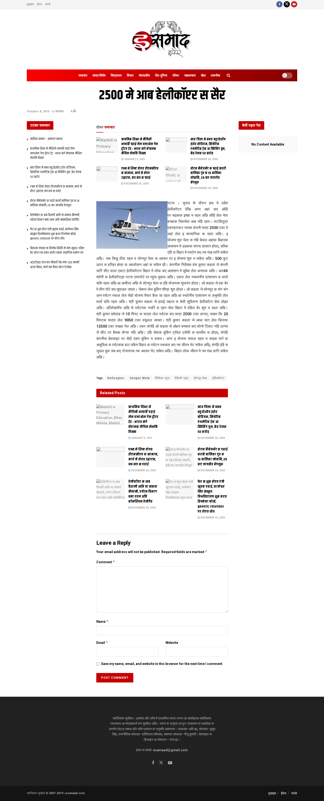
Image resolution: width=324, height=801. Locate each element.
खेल (203, 75)
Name (102, 621)
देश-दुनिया (161, 75)
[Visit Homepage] (162, 39)
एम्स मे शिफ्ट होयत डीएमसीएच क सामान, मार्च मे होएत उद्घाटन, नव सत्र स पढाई (139, 173)
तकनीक (215, 75)
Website (172, 643)
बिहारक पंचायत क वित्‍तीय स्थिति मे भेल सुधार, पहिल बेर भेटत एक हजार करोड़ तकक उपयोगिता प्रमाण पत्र (57, 251)
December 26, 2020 (205, 159)
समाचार (83, 75)
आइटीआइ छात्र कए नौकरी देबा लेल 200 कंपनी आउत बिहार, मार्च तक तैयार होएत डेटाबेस (54, 265)
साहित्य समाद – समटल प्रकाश (46, 139)
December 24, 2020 (205, 188)
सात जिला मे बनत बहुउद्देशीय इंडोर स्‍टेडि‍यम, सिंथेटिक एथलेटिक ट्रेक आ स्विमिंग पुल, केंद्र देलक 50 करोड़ (208, 146)
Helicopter (115, 378)
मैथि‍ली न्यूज (181, 378)
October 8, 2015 (38, 111)
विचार (130, 75)
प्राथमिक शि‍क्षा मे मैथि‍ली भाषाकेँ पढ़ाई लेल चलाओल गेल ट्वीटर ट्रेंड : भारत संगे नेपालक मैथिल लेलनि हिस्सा (139, 146)
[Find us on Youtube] (294, 4)
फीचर (175, 75)
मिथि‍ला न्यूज (162, 378)
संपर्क (48, 4)
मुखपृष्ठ (30, 4)
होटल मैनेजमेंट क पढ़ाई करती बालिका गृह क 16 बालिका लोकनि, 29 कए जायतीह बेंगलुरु (208, 175)
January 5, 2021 (134, 159)
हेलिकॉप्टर (218, 378)
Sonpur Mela (140, 378)
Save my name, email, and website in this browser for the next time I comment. (162, 664)
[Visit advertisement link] (162, 368)
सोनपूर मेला (200, 378)
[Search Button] (228, 75)
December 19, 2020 (212, 517)
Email (102, 642)
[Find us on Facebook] (279, 4)
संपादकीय (144, 75)
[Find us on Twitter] (287, 4)
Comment (105, 562)
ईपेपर (39, 4)
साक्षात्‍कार (190, 75)
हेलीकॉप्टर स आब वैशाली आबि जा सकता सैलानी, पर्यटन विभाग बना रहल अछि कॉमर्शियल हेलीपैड (142, 491)
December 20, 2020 (143, 507)
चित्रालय (116, 75)
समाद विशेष (99, 75)
